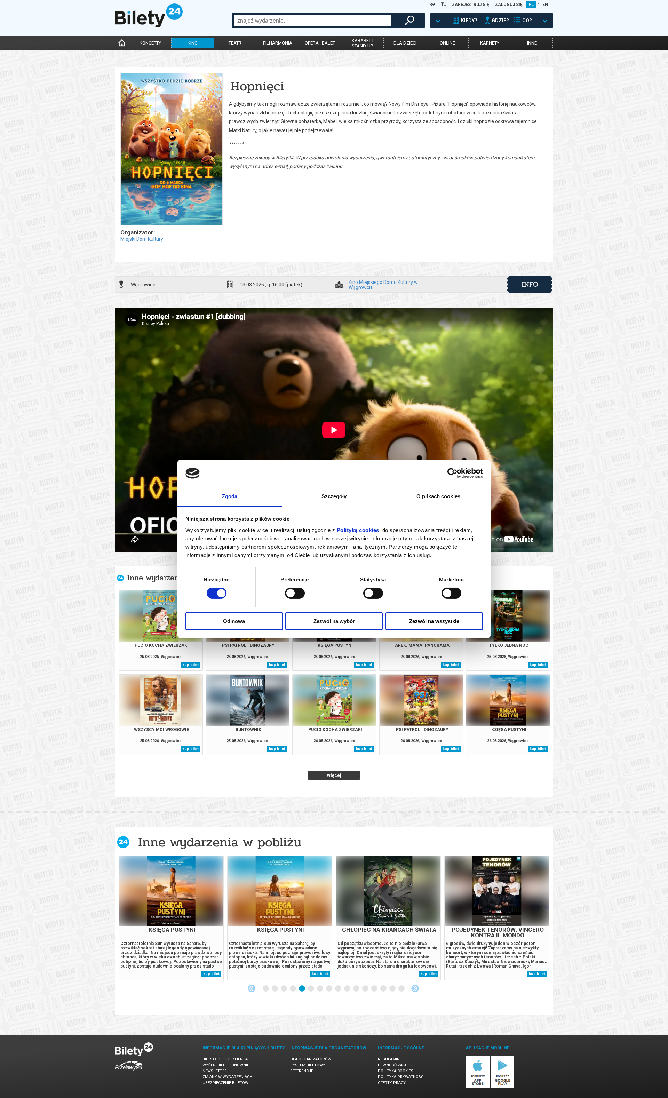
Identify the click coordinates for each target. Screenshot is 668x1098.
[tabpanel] (171, 918)
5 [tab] (302, 988)
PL (531, 4)
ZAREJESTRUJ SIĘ (470, 4)
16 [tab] (401, 988)
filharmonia (277, 43)
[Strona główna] (149, 26)
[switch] (295, 593)
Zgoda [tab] (230, 496)
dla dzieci (404, 43)
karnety (489, 43)
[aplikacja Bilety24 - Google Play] (503, 1086)
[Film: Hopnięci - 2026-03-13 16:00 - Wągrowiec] (171, 149)
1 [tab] (266, 988)
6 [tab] (311, 988)
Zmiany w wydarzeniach (227, 1077)
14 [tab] (383, 988)
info (530, 284)
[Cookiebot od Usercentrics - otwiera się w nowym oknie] (452, 473)
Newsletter (214, 1071)
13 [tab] (374, 988)
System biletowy (307, 1065)
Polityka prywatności (401, 1077)
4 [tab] (293, 988)
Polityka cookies (395, 1071)
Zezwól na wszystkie (434, 621)
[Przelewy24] (129, 1071)
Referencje (301, 1071)
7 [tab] (320, 988)
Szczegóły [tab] (334, 496)
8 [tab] (329, 988)
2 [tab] (275, 988)
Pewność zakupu (395, 1065)
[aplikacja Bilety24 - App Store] (478, 1086)
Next (415, 988)
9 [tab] (338, 988)
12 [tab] (365, 988)
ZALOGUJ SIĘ (509, 4)
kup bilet (190, 664)
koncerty (150, 43)
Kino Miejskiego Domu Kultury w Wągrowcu (383, 284)
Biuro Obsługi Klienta (225, 1059)
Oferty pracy (392, 1083)
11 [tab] (356, 988)
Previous (251, 988)
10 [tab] (347, 988)
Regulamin (389, 1059)
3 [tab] (284, 988)
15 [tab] (392, 988)
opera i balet (320, 43)
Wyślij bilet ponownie (225, 1065)
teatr (235, 43)
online (447, 43)
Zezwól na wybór (334, 621)
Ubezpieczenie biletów (225, 1083)
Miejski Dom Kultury (141, 239)
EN (545, 4)
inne (532, 43)
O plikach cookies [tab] (438, 496)
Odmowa (234, 621)
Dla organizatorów (310, 1059)
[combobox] (312, 20)
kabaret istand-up (362, 43)
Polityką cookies (358, 530)
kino (193, 43)
